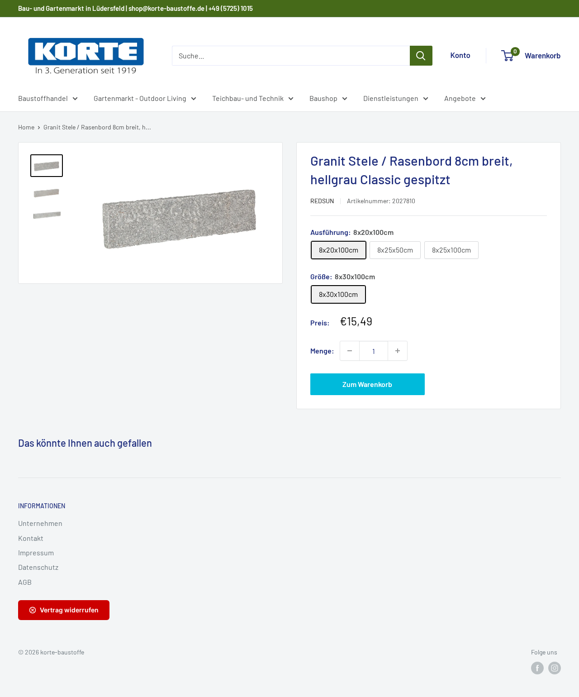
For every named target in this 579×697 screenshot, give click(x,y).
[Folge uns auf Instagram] (554, 668)
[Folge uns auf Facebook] (537, 668)
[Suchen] (421, 56)
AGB (25, 582)
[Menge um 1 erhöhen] (397, 350)
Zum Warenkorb (367, 384)
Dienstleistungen (390, 98)
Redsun (322, 201)
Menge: (322, 350)
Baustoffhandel (43, 98)
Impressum (36, 552)
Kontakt (30, 538)
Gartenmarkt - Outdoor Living (140, 98)
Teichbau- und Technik (248, 98)
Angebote (460, 98)
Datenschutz (38, 567)
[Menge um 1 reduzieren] (349, 350)
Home (26, 127)
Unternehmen (40, 523)
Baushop (323, 98)
